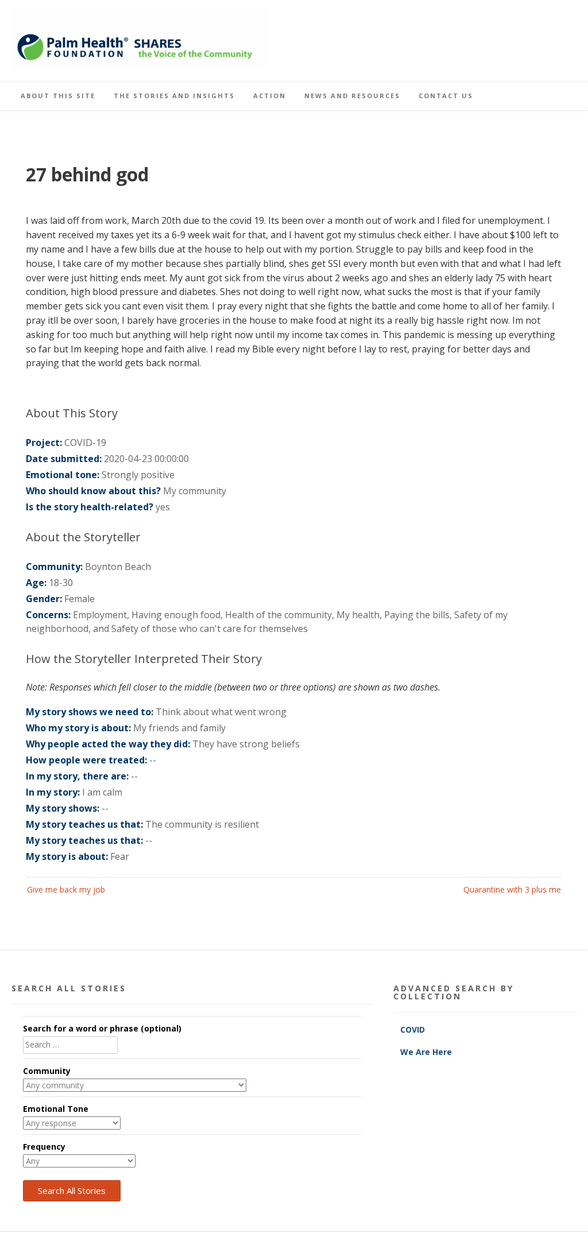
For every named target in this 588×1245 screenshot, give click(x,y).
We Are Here (426, 1051)
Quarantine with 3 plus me (512, 889)
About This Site (58, 95)
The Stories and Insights (174, 95)
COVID (413, 1029)
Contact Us (446, 95)
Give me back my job (66, 889)
